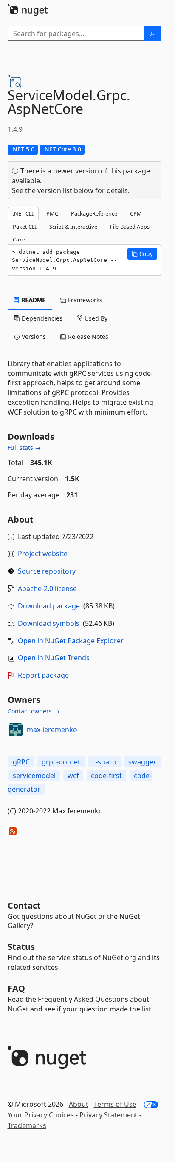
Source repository (47, 571)
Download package (49, 606)
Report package (43, 675)
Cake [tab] (19, 239)
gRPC (21, 762)
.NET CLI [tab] (23, 213)
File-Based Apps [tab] (130, 226)
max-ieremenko (52, 729)
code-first (106, 775)
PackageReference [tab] (94, 213)
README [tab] (33, 300)
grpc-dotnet (61, 762)
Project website (43, 553)
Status (21, 946)
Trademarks (27, 1125)
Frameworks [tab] (84, 300)
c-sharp (104, 762)
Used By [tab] (95, 318)
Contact (24, 905)
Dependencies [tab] (41, 318)
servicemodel (34, 775)
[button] (142, 254)
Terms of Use (115, 1104)
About (78, 1104)
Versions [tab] (33, 336)
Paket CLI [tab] (25, 226)
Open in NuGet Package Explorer (71, 640)
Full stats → (24, 447)
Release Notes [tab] (87, 336)
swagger (142, 762)
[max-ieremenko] (15, 729)
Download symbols (48, 623)
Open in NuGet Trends (54, 657)
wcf (73, 775)
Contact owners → (33, 711)
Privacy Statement (108, 1114)
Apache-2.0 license (47, 588)
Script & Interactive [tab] (73, 226)
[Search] (152, 33)
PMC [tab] (52, 213)
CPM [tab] (136, 213)
